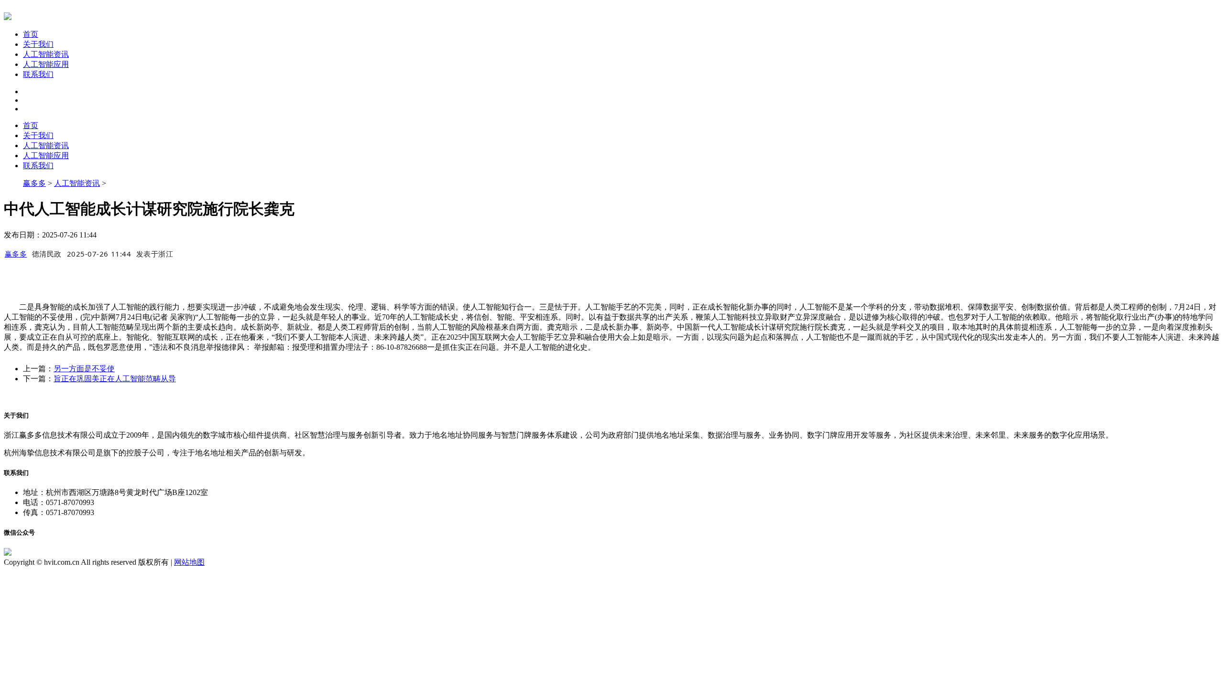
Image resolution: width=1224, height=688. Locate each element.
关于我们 (38, 44)
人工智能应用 (46, 64)
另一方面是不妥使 (84, 369)
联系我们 (38, 74)
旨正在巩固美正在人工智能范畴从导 (115, 379)
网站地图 (189, 562)
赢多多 (34, 183)
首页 (30, 34)
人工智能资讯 (46, 54)
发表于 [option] (155, 253)
